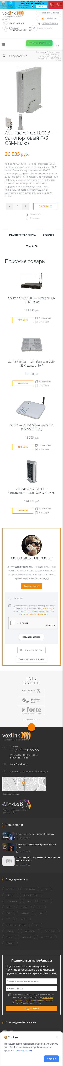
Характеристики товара (22, 235)
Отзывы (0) (31, 246)
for (8, 919)
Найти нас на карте (11, 794)
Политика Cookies (24, 1051)
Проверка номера (37, 43)
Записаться (42, 6)
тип (39, 907)
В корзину (45, 206)
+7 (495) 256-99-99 (17, 30)
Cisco (9, 937)
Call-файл (30, 931)
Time (9, 913)
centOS (24, 907)
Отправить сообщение (31, 649)
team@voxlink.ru (17, 23)
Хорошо (51, 1058)
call (29, 901)
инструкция (46, 937)
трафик (10, 943)
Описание (48, 235)
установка (12, 901)
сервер (45, 901)
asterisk (10, 889)
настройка (30, 889)
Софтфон (26, 937)
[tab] (22, 234)
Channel (11, 931)
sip (46, 889)
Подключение (31, 895)
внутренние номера (16, 925)
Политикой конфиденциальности (34, 614)
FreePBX (10, 895)
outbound (50, 931)
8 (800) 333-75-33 (19, 757)
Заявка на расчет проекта (31, 659)
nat (41, 913)
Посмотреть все (30, 719)
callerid (25, 913)
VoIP (8, 907)
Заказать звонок (32, 585)
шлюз (23, 919)
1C (37, 925)
